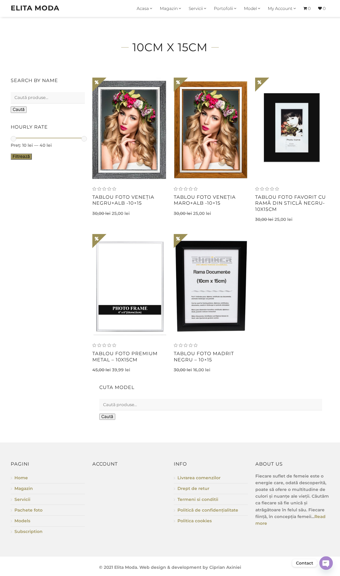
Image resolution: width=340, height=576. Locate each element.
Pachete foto (28, 510)
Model (251, 8)
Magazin (169, 8)
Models (22, 520)
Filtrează (21, 156)
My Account (280, 8)
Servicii (196, 8)
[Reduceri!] (129, 130)
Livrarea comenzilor (199, 477)
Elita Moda (35, 8)
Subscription (28, 531)
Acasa (143, 8)
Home (21, 477)
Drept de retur (193, 488)
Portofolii (224, 8)
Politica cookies (194, 520)
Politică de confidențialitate (207, 510)
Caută (19, 109)
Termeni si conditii (197, 499)
